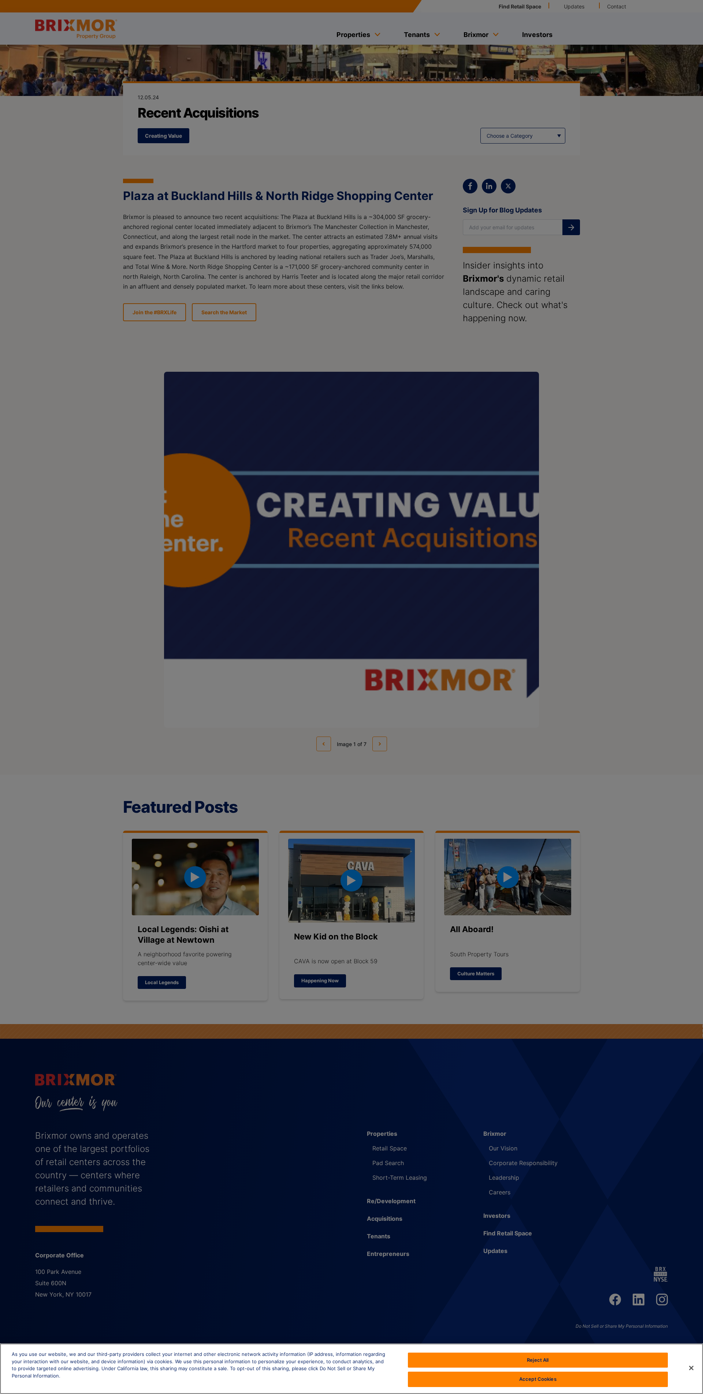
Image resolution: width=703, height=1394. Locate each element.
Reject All (537, 1360)
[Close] (691, 1368)
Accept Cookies (538, 1379)
